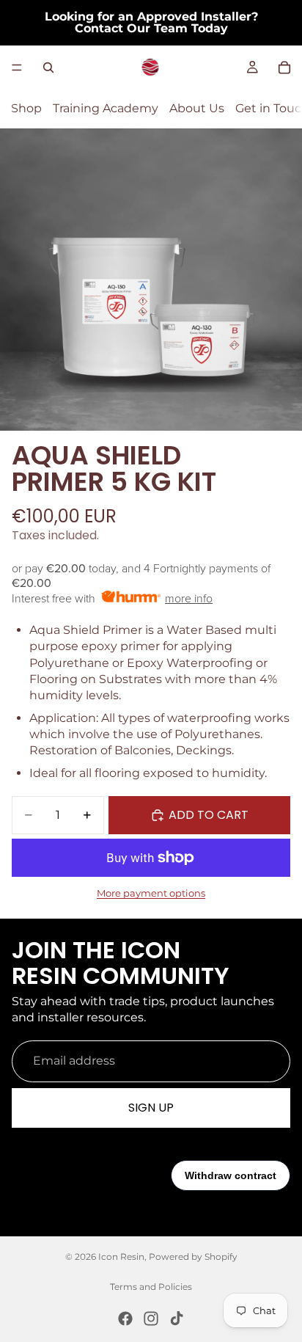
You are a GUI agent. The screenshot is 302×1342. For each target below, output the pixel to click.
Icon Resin (121, 1256)
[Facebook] (125, 1318)
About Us (196, 108)
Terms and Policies (151, 1286)
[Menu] (17, 67)
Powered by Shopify (193, 1256)
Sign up (151, 1107)
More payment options (151, 893)
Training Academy (105, 108)
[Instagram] (151, 1318)
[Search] (48, 67)
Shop (26, 108)
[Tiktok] (176, 1318)
